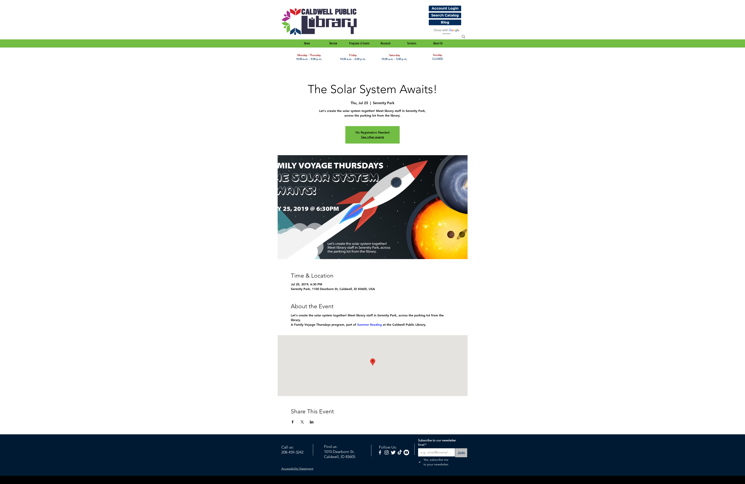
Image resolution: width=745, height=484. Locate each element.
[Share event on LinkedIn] (312, 421)
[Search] (463, 37)
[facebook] (380, 452)
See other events (372, 137)
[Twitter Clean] (393, 452)
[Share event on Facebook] (293, 421)
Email (422, 444)
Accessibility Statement (297, 468)
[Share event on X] (302, 421)
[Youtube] (406, 452)
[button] (333, 43)
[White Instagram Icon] (386, 452)
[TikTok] (400, 452)
